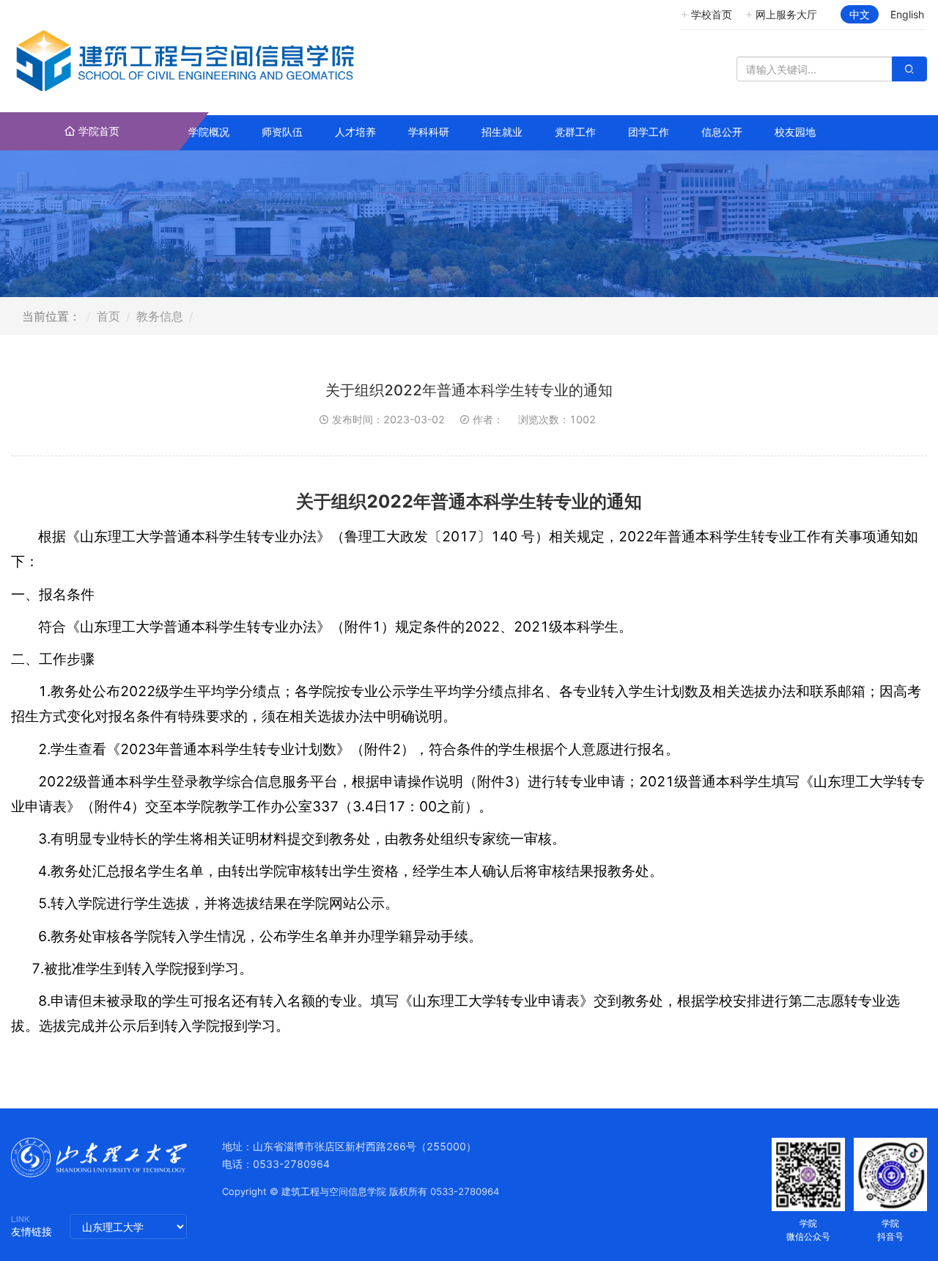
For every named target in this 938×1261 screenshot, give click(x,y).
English (907, 14)
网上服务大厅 (786, 14)
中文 (859, 14)
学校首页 (711, 14)
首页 (108, 316)
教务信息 (159, 316)
